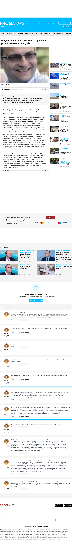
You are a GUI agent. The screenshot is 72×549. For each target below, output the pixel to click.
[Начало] (64, 27)
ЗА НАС (40, 520)
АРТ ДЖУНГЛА (49, 515)
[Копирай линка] (43, 89)
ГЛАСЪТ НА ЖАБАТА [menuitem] (12, 33)
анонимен (6, 318)
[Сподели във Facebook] (45, 89)
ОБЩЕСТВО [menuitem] (28, 33)
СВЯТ (43, 515)
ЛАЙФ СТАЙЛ (69, 515)
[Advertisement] (36, 9)
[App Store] (68, 505)
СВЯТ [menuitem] (41, 33)
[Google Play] (59, 505)
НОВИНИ (14, 515)
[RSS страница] (71, 27)
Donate (51, 217)
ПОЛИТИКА (38, 515)
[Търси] (70, 23)
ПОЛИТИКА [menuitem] (35, 33)
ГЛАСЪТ (19, 515)
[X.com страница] (69, 27)
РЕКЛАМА (52, 520)
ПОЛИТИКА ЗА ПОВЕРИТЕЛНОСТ (64, 520)
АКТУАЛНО (31, 515)
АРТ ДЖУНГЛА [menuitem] (47, 33)
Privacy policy (45, 526)
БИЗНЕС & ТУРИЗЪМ (5, 89)
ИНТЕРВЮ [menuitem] (20, 33)
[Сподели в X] (48, 89)
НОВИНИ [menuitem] (3, 33)
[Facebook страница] (66, 27)
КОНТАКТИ (46, 520)
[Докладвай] (17, 320)
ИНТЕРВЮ (25, 515)
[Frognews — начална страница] (8, 505)
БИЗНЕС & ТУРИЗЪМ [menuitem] (58, 33)
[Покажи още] (36, 545)
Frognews (6, 170)
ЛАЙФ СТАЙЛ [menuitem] (68, 33)
